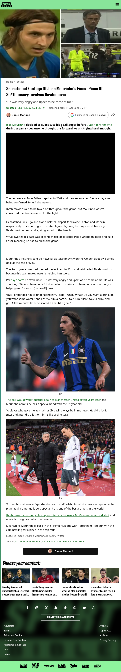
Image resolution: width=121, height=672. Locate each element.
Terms (7, 630)
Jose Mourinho (15, 124)
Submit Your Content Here (60, 617)
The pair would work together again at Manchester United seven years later (53, 400)
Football (19, 81)
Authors (103, 635)
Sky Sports (17, 280)
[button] (113, 115)
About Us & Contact (15, 644)
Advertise (9, 625)
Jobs (6, 649)
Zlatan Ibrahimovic (99, 124)
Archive (103, 625)
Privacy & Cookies (14, 635)
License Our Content (15, 640)
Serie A (46, 541)
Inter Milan (79, 541)
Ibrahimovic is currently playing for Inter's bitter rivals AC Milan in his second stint (57, 515)
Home (9, 81)
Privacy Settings (108, 640)
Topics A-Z (105, 630)
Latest (7, 654)
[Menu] (117, 5)
